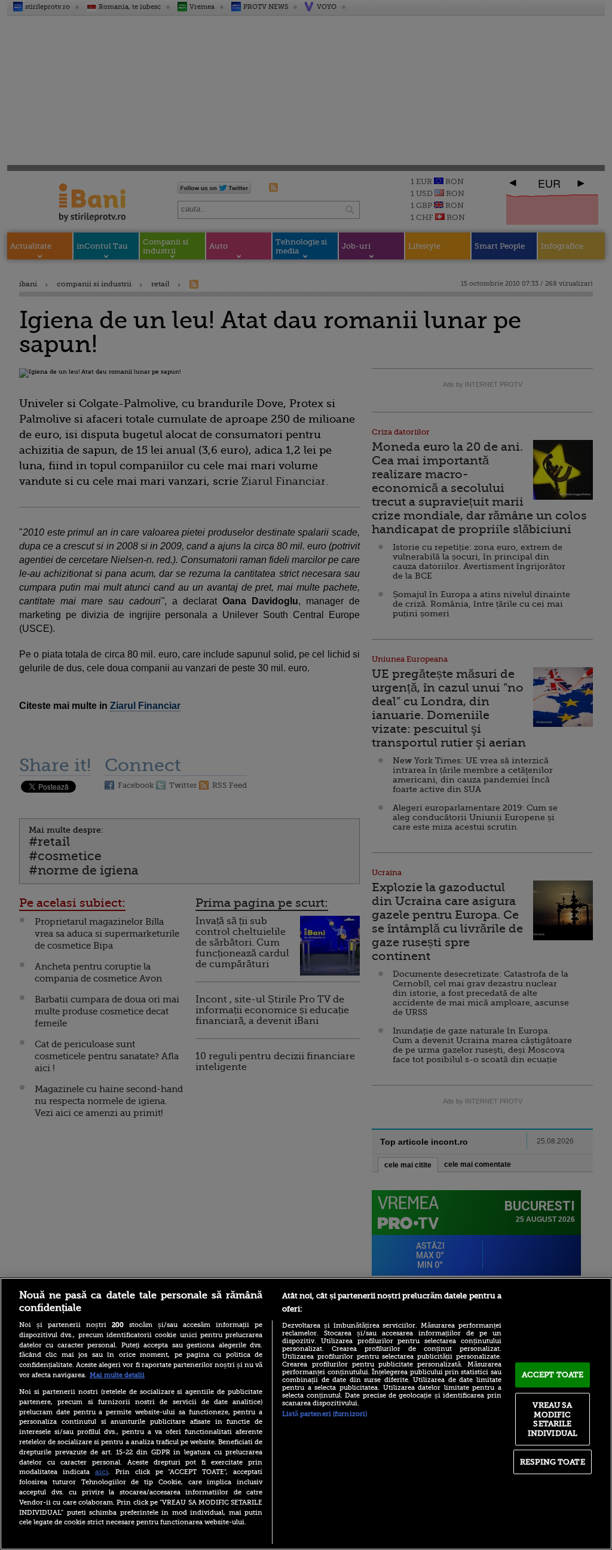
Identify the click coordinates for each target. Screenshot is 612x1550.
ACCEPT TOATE (553, 1374)
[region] (306, 1413)
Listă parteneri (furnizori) (324, 1414)
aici (101, 1472)
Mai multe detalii (117, 1375)
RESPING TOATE (552, 1461)
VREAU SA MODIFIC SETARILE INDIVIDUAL (552, 1419)
